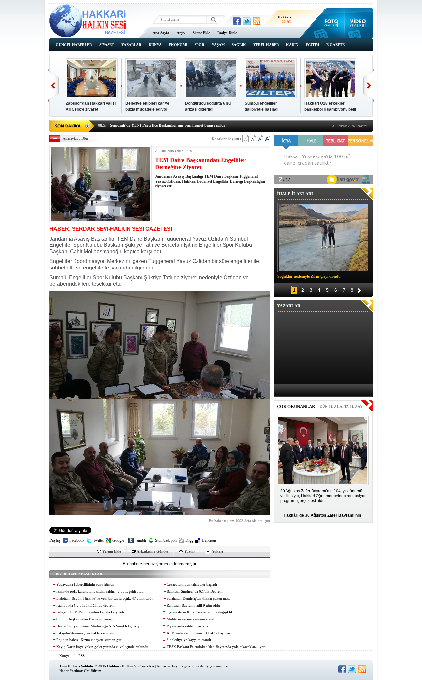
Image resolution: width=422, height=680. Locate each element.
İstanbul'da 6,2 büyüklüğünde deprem (85, 605)
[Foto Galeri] (330, 23)
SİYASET (106, 45)
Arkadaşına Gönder (152, 551)
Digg (189, 540)
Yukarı (217, 551)
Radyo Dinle (227, 33)
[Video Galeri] (359, 23)
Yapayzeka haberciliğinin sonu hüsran (85, 584)
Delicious (209, 540)
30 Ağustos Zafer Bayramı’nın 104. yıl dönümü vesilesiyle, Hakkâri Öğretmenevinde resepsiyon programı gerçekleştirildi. (323, 496)
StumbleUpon (166, 540)
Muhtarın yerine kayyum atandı (191, 619)
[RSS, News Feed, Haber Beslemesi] (256, 21)
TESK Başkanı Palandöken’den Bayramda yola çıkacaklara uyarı (216, 647)
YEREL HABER (266, 45)
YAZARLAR (131, 45)
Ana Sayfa (161, 33)
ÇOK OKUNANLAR (296, 406)
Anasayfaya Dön (75, 138)
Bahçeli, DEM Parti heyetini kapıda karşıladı (90, 612)
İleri (368, 85)
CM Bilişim (92, 671)
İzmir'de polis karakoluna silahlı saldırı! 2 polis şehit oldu (100, 591)
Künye (64, 656)
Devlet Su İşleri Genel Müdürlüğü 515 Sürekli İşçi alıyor (99, 626)
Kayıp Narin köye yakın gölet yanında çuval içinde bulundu (102, 647)
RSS (81, 656)
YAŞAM (218, 45)
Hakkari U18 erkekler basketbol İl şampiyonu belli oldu (330, 109)
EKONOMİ (178, 45)
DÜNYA (155, 45)
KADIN (292, 45)
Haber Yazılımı (70, 671)
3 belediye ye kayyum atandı (189, 640)
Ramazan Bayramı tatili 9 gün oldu (193, 605)
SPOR (199, 45)
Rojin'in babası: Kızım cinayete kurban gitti (89, 640)
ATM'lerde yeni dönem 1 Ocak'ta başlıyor (198, 633)
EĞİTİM (312, 45)
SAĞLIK (239, 45)
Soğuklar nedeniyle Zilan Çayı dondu (309, 276)
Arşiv (181, 33)
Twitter (98, 540)
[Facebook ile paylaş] (237, 21)
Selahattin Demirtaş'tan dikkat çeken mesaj (199, 598)
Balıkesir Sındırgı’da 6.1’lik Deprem (195, 591)
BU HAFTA (340, 406)
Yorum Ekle (111, 551)
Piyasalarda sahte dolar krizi (188, 626)
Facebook (76, 540)
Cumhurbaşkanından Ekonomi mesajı (85, 619)
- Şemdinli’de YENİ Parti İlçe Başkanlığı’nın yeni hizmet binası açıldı (161, 125)
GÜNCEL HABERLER (74, 45)
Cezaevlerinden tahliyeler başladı (192, 584)
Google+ (119, 540)
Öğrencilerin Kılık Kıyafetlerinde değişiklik (200, 612)
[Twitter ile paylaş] (247, 21)
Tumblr (140, 540)
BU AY (357, 406)
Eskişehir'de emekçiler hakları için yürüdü (88, 633)
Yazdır (189, 551)
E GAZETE (335, 45)
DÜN (324, 406)
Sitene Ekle (201, 33)
